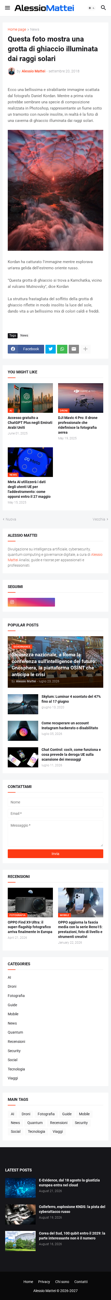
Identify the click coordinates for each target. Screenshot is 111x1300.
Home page (17, 29)
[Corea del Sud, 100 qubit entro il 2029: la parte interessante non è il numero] (20, 1241)
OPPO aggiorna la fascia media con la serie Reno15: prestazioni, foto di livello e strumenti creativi (80, 929)
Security (14, 1051)
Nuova (11, 519)
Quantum (15, 1032)
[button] (7, 8)
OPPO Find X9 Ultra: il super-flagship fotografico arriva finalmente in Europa (30, 927)
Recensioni (16, 1041)
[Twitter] (50, 349)
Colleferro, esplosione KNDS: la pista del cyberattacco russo (72, 1209)
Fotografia (16, 996)
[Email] (74, 349)
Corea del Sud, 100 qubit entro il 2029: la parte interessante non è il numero (72, 1235)
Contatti (81, 1282)
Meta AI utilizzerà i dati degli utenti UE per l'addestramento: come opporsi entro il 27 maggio (29, 489)
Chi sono (62, 1282)
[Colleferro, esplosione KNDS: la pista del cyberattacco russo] (20, 1214)
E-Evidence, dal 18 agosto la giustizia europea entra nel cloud (69, 1182)
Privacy (44, 1282)
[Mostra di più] (85, 349)
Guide (12, 1005)
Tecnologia (16, 1069)
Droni (12, 986)
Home (28, 1282)
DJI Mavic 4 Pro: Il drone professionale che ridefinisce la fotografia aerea (78, 425)
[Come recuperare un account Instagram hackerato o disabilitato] (23, 731)
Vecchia (99, 519)
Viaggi (13, 1078)
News (34, 29)
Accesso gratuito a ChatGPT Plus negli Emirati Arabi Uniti (30, 423)
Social (12, 1060)
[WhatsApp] (62, 349)
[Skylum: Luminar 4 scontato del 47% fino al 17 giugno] (23, 704)
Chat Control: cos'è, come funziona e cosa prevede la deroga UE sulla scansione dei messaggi (71, 754)
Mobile (13, 1014)
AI (9, 977)
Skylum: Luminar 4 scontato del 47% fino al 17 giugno (71, 698)
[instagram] (31, 602)
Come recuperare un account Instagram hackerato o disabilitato (70, 725)
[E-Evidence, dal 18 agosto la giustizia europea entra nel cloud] (20, 1188)
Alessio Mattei (33, 71)
